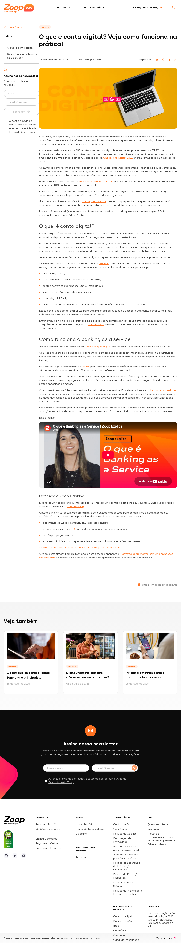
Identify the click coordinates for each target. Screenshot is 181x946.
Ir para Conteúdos (92, 7)
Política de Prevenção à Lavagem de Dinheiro (127, 892)
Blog (116, 925)
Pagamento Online (47, 843)
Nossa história (84, 824)
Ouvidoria (119, 935)
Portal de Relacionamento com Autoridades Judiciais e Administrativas (161, 839)
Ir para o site (62, 7)
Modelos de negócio (48, 828)
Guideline (81, 833)
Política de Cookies (125, 833)
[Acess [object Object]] (6, 855)
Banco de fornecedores (90, 828)
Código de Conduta (125, 824)
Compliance (120, 828)
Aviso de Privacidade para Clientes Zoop (125, 856)
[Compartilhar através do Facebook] (169, 59)
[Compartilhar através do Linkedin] (157, 59)
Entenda (81, 857)
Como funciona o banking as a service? (22, 55)
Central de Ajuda (123, 916)
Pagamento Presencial (49, 848)
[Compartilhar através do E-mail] (175, 59)
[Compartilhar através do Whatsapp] (163, 59)
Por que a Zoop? (46, 824)
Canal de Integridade (126, 939)
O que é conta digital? (20, 47)
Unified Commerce (47, 838)
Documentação (122, 921)
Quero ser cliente (158, 824)
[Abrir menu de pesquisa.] (173, 7)
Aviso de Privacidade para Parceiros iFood (126, 848)
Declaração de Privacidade (122, 840)
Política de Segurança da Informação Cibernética (126, 866)
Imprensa (153, 828)
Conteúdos (120, 930)
